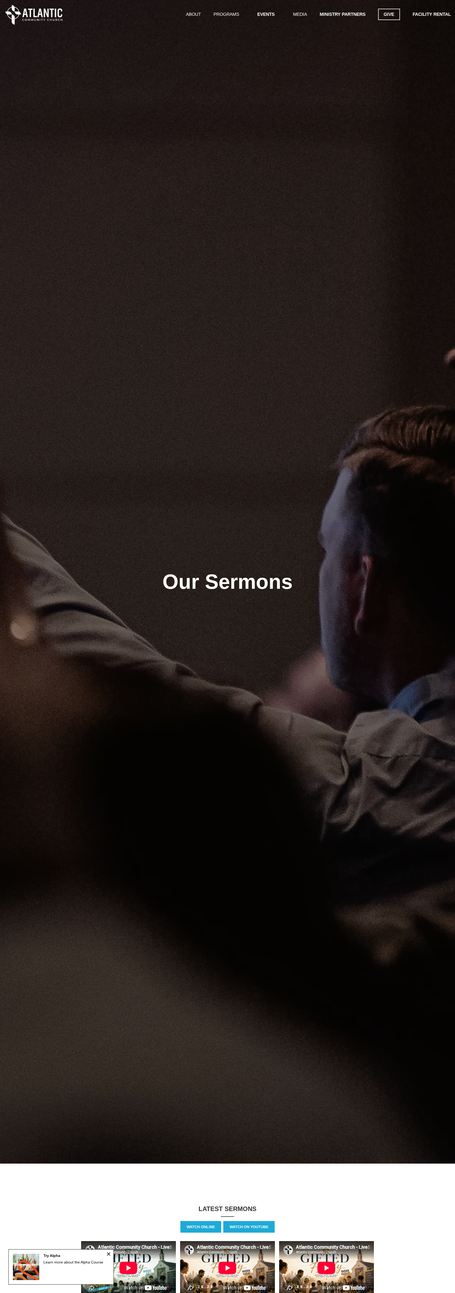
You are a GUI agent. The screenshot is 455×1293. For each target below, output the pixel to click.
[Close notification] (109, 1254)
